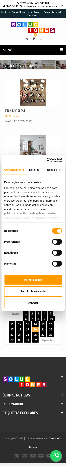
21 (43, 329)
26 (35, 334)
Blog (36, 12)
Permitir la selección (33, 291)
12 (19, 324)
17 (12, 329)
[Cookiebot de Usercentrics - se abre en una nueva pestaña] (47, 160)
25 (27, 334)
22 (50, 329)
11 (12, 324)
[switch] (57, 242)
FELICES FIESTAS (15, 110)
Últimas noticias (16, 395)
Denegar (33, 302)
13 (27, 324)
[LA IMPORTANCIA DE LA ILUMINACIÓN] (33, 148)
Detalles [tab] (34, 169)
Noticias (14, 116)
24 (19, 334)
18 (19, 329)
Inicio (4, 12)
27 (43, 334)
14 (35, 324)
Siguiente (47, 340)
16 (50, 324)
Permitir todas (33, 279)
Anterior (16, 313)
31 (27, 339)
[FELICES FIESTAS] (33, 92)
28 (50, 334)
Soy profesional (52, 12)
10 (51, 318)
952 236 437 (26, 2)
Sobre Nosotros (20, 12)
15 (43, 324)
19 (27, 329)
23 (12, 334)
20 (35, 329)
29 (12, 339)
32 (35, 339)
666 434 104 (42, 2)
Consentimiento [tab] (14, 169)
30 (19, 339)
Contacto (31, 15)
